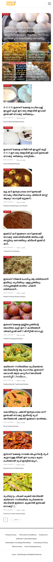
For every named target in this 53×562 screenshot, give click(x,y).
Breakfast (8, 127)
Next (16, 520)
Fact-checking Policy (32, 547)
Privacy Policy (11, 535)
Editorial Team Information (26, 539)
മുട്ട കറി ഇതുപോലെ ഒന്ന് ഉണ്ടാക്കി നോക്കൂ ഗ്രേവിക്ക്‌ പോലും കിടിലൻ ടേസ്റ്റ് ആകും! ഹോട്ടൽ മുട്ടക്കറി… (25, 195)
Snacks (7, 302)
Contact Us (43, 535)
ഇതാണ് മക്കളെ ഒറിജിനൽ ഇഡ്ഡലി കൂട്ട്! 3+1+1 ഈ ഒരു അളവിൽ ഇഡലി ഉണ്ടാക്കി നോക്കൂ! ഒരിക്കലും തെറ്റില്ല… (25, 153)
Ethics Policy (17, 547)
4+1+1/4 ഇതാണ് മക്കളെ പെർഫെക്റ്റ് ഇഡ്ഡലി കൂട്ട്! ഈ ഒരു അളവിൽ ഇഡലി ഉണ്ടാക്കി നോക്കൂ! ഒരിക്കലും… (24, 111)
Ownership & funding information (18, 543)
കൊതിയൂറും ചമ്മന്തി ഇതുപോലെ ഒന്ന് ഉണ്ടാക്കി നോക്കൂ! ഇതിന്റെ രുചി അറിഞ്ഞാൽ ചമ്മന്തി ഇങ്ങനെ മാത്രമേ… (25, 415)
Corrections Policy (40, 543)
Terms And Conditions (27, 535)
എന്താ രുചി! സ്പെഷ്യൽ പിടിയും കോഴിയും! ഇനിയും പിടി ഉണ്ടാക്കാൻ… (38, 76)
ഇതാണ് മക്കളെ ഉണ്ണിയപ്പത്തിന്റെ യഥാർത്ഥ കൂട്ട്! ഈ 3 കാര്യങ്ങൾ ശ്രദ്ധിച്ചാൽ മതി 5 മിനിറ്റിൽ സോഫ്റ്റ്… (23, 328)
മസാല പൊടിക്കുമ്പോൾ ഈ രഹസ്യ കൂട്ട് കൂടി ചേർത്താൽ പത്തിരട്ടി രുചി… (14, 76)
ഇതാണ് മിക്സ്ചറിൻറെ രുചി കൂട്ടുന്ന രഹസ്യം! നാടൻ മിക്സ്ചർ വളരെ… (14, 57)
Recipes (6, 14)
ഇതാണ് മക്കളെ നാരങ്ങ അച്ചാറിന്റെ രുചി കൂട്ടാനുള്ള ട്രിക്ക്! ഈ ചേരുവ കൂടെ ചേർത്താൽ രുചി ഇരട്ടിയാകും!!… (25, 457)
